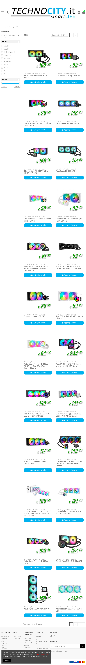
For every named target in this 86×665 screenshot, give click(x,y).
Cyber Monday (28, 646)
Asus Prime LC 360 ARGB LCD (36, 609)
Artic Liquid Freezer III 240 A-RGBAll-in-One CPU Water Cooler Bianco (36, 366)
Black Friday (29, 643)
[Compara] (37, 71)
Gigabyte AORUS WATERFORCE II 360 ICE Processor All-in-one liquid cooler (37, 513)
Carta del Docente (28, 639)
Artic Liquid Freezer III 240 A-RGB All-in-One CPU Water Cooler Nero (36, 269)
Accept (7, 660)
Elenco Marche (5, 647)
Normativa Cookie (6, 637)
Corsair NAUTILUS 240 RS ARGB (69, 561)
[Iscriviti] (82, 646)
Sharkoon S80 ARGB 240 (34, 316)
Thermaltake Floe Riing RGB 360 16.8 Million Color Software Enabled (69, 464)
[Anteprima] (40, 71)
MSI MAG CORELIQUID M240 (68, 76)
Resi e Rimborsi (5, 642)
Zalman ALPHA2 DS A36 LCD (67, 123)
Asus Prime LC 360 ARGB (66, 171)
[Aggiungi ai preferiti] (34, 71)
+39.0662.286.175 (41, 648)
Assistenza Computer (17, 637)
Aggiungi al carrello (39, 82)
